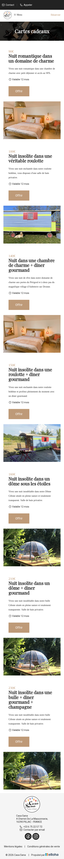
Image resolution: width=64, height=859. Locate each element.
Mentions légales (13, 846)
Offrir (19, 91)
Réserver (56, 15)
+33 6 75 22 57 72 (32, 826)
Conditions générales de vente (43, 846)
